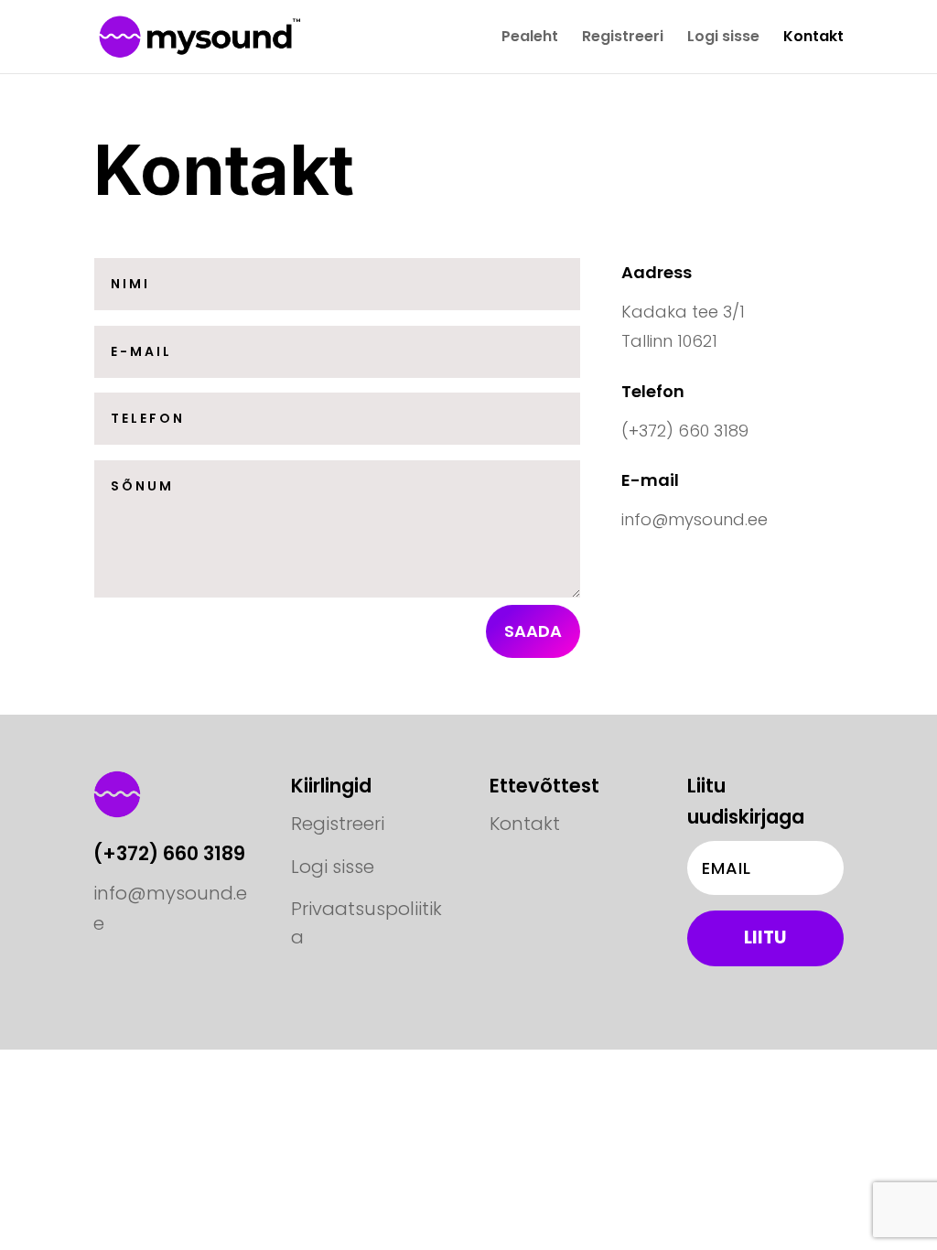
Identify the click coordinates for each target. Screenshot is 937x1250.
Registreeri (622, 38)
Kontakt (813, 38)
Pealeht (529, 38)
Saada (533, 631)
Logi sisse (723, 38)
